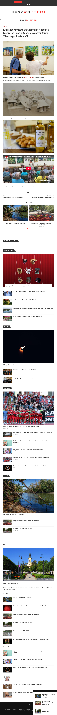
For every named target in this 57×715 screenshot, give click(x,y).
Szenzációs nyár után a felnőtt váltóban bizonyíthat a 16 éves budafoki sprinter (32, 432)
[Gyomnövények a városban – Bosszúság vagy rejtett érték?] (7, 686)
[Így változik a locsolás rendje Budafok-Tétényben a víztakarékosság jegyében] (7, 302)
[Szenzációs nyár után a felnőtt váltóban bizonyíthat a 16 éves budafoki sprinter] (7, 434)
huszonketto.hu (30, 712)
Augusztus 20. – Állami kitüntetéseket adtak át (24, 369)
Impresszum (7, 709)
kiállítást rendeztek (28, 77)
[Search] (56, 20)
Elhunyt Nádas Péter (9, 365)
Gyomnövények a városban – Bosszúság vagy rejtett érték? (27, 684)
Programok (22, 710)
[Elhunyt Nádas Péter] (28, 346)
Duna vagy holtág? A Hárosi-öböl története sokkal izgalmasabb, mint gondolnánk (33, 308)
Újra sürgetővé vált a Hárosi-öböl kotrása (23, 630)
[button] (22, 2)
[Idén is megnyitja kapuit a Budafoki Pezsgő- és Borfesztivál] (7, 318)
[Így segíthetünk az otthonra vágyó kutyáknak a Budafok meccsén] (28, 270)
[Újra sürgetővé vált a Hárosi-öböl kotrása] (7, 633)
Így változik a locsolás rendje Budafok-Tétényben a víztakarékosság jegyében (32, 299)
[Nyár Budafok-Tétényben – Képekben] (15, 213)
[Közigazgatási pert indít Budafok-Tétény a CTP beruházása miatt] (7, 380)
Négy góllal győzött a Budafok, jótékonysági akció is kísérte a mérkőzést (31, 2)
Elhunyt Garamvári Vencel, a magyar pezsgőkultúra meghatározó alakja (31, 639)
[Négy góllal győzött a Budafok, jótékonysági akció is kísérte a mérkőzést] (7, 459)
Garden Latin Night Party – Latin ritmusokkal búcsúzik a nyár (28, 449)
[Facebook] (27, 4)
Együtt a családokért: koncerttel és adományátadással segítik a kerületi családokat (30, 441)
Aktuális (14, 709)
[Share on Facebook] (27, 192)
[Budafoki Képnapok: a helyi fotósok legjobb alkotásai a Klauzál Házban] (7, 468)
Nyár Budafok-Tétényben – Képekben (15, 223)
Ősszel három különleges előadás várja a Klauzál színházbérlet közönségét (32, 605)
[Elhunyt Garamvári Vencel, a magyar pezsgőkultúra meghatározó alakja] (7, 641)
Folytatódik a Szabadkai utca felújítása (22, 528)
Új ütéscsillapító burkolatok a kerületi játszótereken (26, 520)
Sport (28, 710)
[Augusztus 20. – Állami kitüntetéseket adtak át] (7, 372)
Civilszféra (21, 709)
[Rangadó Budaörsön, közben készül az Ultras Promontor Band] (28, 408)
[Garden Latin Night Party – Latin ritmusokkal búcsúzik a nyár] (7, 451)
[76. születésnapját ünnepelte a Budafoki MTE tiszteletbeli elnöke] (7, 293)
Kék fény (28, 709)
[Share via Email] (28, 192)
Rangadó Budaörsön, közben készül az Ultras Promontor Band (21, 426)
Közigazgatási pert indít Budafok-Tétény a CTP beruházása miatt (29, 378)
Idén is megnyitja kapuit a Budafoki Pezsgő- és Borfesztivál (27, 316)
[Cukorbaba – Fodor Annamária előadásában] (7, 678)
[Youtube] (29, 4)
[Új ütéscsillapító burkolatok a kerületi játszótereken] (41, 213)
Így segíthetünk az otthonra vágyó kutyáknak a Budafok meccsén (24, 286)
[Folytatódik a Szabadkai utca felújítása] (7, 530)
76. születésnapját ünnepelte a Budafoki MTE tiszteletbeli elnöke (29, 291)
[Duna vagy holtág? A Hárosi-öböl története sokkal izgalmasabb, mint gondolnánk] (7, 310)
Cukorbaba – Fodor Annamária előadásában (24, 676)
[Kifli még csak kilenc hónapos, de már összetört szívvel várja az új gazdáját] (7, 694)
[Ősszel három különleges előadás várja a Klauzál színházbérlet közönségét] (7, 608)
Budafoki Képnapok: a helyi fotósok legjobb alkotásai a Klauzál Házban (30, 465)
